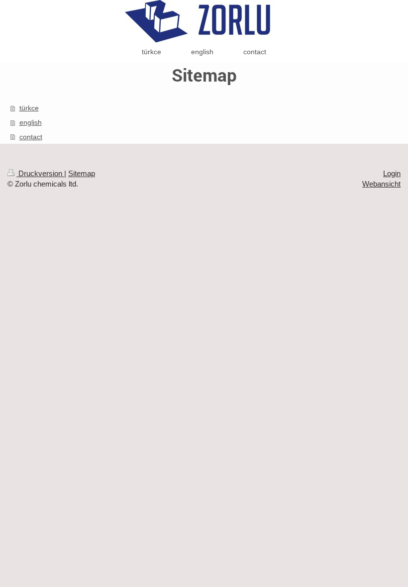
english (30, 122)
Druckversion (40, 173)
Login (392, 173)
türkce (29, 108)
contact (30, 137)
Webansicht (381, 184)
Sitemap (81, 173)
